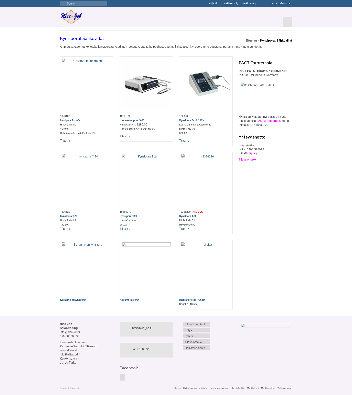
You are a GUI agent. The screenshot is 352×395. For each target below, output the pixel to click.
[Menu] (287, 22)
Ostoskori (280, 3)
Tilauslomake (247, 159)
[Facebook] (122, 377)
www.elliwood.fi (69, 350)
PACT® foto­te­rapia (269, 121)
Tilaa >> (65, 140)
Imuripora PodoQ (70, 120)
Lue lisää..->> (259, 125)
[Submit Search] (63, 3)
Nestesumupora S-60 (132, 120)
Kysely (253, 153)
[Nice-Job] (71, 17)
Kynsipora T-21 (128, 216)
